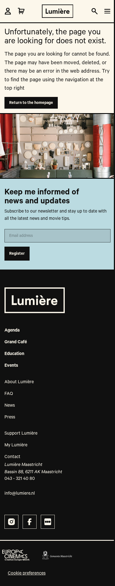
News (9, 405)
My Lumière (15, 445)
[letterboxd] (47, 521)
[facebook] (29, 521)
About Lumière (19, 382)
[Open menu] (106, 11)
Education (14, 353)
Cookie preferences (26, 573)
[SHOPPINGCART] (21, 11)
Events (11, 365)
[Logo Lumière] (57, 11)
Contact (12, 456)
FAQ (8, 393)
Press (9, 417)
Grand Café (15, 342)
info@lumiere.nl (19, 493)
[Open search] (95, 11)
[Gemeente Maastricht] (57, 555)
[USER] (7, 11)
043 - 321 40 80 (19, 478)
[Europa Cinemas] (16, 555)
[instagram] (11, 521)
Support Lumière (20, 433)
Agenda (12, 330)
